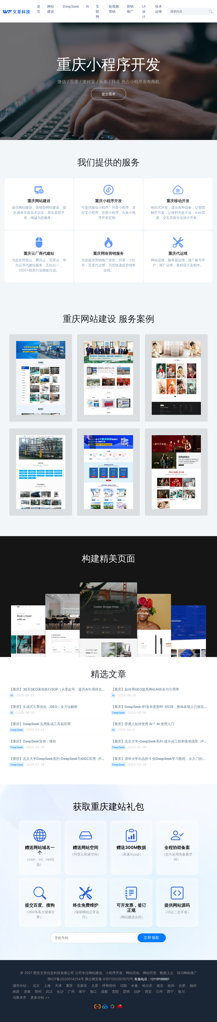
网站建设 (50, 9)
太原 (94, 985)
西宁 (170, 991)
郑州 (38, 991)
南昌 (16, 991)
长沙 (60, 991)
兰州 (159, 991)
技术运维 (158, 9)
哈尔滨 (147, 985)
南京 (160, 985)
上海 (47, 985)
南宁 (82, 991)
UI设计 (144, 11)
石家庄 (82, 985)
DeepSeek (71, 6)
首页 (38, 9)
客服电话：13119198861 (151, 979)
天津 (58, 985)
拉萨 (137, 991)
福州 (193, 985)
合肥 (182, 985)
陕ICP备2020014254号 (66, 979)
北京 (36, 985)
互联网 (97, 11)
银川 (181, 991)
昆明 (126, 991)
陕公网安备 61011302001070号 (109, 979)
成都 (104, 991)
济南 (27, 991)
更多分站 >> (40, 997)
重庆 (69, 985)
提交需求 (108, 94)
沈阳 (123, 985)
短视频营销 (114, 9)
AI (87, 6)
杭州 (171, 985)
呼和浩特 (109, 985)
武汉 (49, 991)
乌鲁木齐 (19, 997)
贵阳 (115, 991)
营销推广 (130, 9)
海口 (93, 991)
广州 (71, 991)
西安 (148, 991)
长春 (134, 985)
